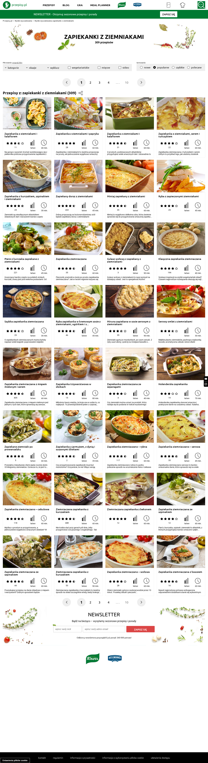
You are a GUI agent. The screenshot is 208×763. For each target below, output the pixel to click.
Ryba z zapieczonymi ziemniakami (178, 196)
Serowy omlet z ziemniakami (175, 321)
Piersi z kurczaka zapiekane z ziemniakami (22, 260)
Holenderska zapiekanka (173, 384)
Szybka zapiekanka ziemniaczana (24, 321)
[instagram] (205, 384)
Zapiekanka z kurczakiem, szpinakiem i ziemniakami (27, 197)
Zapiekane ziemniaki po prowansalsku (19, 448)
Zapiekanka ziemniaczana (71, 258)
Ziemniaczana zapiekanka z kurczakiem (72, 510)
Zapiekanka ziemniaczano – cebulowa (27, 509)
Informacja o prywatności (82, 758)
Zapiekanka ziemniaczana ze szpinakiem (175, 510)
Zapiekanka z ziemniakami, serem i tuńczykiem (179, 135)
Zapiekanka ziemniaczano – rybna (127, 446)
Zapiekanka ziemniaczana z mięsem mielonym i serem (26, 385)
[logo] (15, 5)
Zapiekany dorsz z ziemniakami (74, 196)
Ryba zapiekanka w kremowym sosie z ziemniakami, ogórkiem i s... (78, 323)
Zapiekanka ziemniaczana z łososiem (180, 571)
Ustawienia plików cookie (14, 760)
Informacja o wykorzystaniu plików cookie (123, 758)
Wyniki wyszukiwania (23, 20)
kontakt (42, 758)
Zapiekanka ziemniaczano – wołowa (128, 571)
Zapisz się (140, 629)
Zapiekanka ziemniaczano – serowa (179, 446)
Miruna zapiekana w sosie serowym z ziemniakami (128, 323)
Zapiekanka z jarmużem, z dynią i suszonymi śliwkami (75, 448)
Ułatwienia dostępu (160, 758)
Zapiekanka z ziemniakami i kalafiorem (21, 135)
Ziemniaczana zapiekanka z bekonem (129, 509)
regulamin (58, 758)
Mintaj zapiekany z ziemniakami (126, 196)
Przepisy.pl (7, 20)
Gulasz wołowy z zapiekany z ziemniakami (124, 260)
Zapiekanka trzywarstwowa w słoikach (73, 385)
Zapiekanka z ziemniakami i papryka (77, 133)
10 (126, 82)
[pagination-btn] (141, 82)
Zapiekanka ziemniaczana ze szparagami (124, 385)
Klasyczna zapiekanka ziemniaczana (179, 258)
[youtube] (205, 379)
